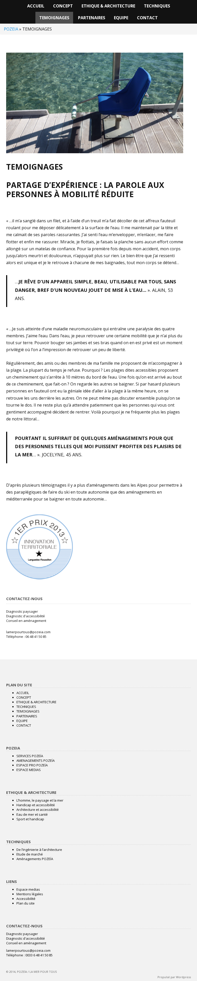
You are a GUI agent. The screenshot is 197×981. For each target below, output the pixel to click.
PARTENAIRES (91, 18)
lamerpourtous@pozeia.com (28, 632)
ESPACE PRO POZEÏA (32, 765)
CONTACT (147, 18)
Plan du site (25, 903)
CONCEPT (63, 6)
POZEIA (11, 29)
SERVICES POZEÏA (29, 756)
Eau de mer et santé (32, 814)
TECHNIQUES (157, 6)
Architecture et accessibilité (37, 809)
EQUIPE (121, 18)
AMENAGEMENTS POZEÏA (35, 760)
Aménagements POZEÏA (34, 859)
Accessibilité (25, 898)
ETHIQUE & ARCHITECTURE (108, 6)
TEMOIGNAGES (54, 18)
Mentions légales (29, 894)
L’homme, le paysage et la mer (39, 800)
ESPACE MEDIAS (28, 769)
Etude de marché (29, 854)
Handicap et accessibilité (35, 805)
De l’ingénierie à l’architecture (39, 849)
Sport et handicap (30, 819)
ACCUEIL (35, 6)
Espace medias (28, 889)
